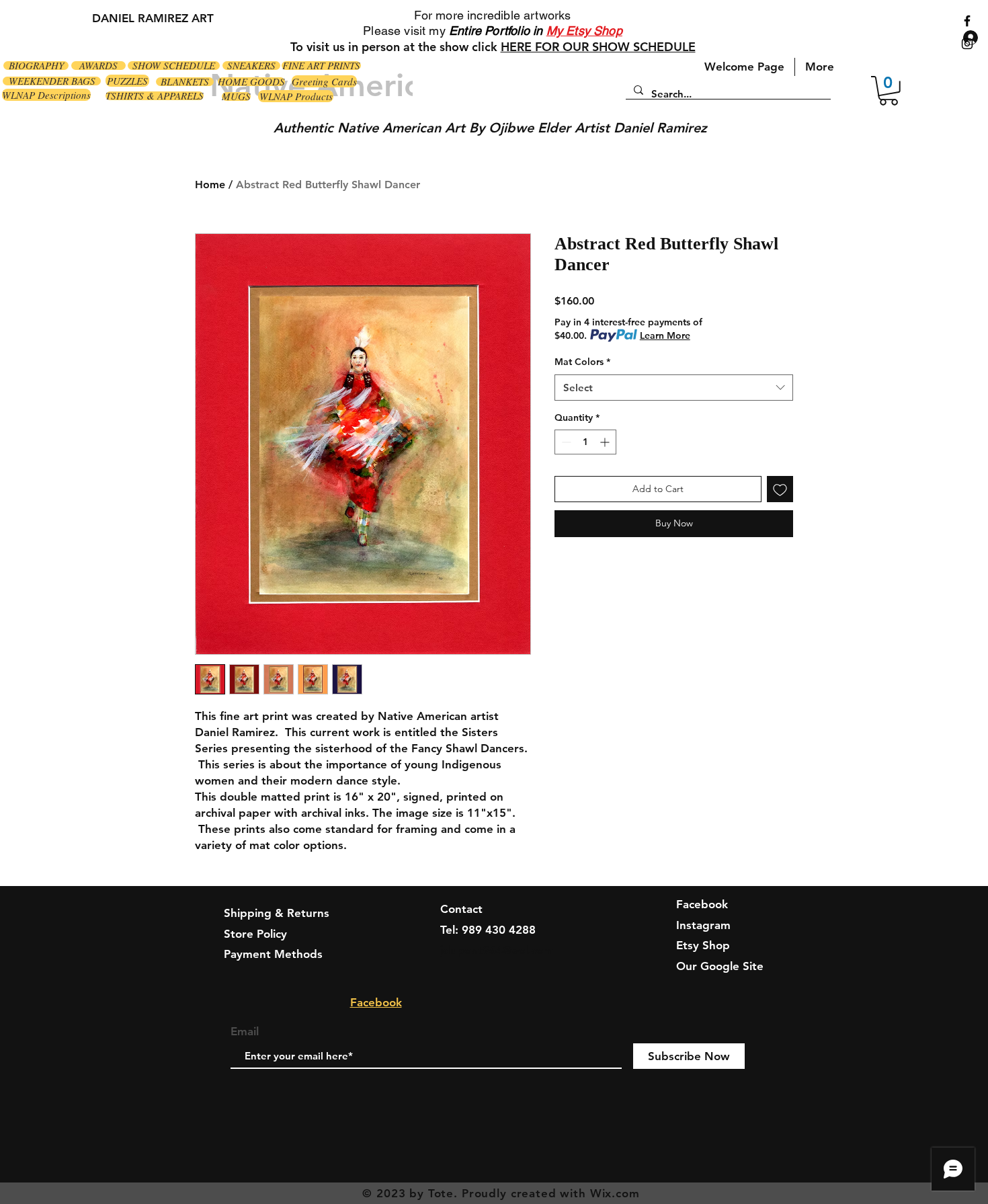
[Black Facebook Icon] (967, 20)
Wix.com (615, 1193)
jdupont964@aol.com (496, 950)
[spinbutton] (585, 442)
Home (210, 184)
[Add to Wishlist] (780, 489)
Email (245, 1031)
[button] (888, 91)
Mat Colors (582, 362)
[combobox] (673, 387)
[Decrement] (565, 442)
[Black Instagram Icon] (967, 43)
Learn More (665, 335)
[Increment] (606, 442)
